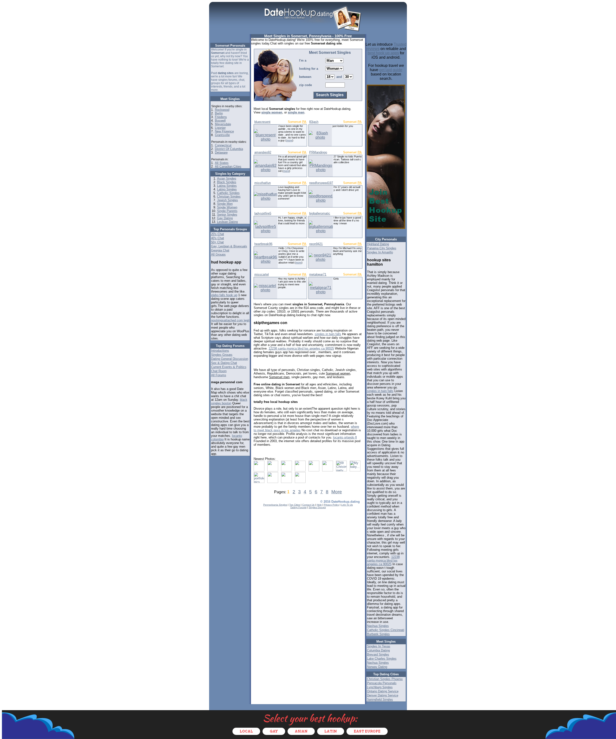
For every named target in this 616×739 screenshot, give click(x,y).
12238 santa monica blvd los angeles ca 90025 (301, 348)
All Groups (218, 254)
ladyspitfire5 (262, 213)
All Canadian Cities (228, 166)
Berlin (219, 113)
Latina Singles (227, 186)
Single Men (225, 204)
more (289, 140)
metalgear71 (317, 274)
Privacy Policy (331, 504)
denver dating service (382, 695)
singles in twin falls (328, 334)
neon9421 (316, 244)
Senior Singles (227, 214)
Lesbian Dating (227, 222)
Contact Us (308, 504)
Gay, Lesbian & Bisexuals (229, 246)
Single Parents (227, 211)
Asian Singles (226, 178)
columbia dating (378, 650)
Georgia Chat (220, 250)
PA (304, 122)
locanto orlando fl (345, 437)
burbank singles (378, 634)
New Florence (224, 131)
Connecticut (223, 145)
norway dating (377, 667)
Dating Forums (298, 507)
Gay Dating (225, 218)
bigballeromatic (319, 213)
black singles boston (229, 401)
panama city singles (381, 248)
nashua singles (378, 626)
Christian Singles (229, 196)
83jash (313, 122)
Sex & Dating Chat (224, 363)
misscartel (261, 274)
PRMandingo (318, 152)
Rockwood (222, 110)
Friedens (221, 117)
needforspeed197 (321, 183)
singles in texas (378, 646)
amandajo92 (262, 152)
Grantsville (222, 135)
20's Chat (217, 234)
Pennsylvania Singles (275, 504)
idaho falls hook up (224, 295)
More (336, 491)
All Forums (218, 375)
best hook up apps (383, 53)
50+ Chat (217, 242)
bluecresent (262, 122)
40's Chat (217, 238)
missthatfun (262, 183)
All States (222, 163)
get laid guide (390, 70)
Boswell (220, 120)
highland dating (378, 244)
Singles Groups (221, 355)
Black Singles (226, 182)
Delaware (221, 152)
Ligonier (220, 128)
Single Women (227, 207)
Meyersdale (223, 124)
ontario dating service (382, 691)
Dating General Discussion (229, 359)
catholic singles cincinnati (385, 630)
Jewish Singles (227, 200)
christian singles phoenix (385, 679)
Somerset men (279, 377)
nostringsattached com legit (230, 320)
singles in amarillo (380, 252)
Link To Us (347, 504)
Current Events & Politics (228, 367)
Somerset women (338, 373)
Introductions (220, 350)
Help (319, 504)
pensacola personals (382, 683)
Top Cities (294, 504)
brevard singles (378, 654)
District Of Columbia (229, 149)
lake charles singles (382, 658)
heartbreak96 (263, 244)
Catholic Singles (228, 193)
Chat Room (219, 371)
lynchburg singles (380, 687)
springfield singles (380, 699)
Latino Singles (227, 189)
